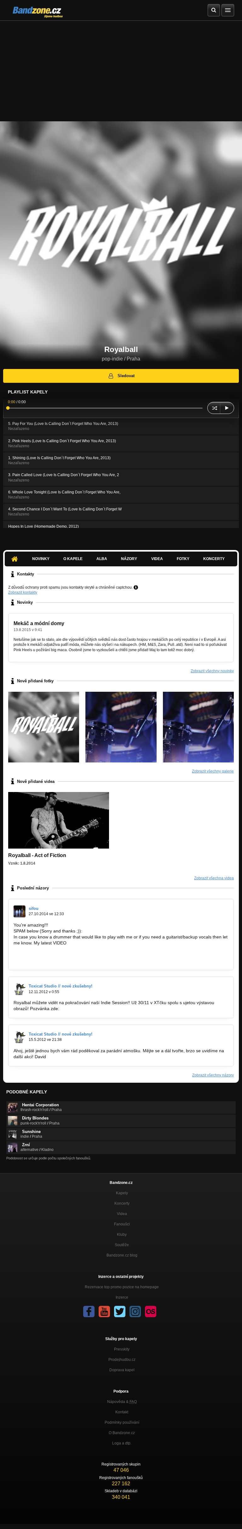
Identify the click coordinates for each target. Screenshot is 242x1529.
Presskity (122, 1349)
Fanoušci (122, 1224)
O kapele (73, 559)
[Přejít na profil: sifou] (20, 911)
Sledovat (126, 375)
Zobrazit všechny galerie (213, 771)
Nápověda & (122, 1402)
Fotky (183, 559)
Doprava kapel (122, 1370)
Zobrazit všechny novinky (212, 671)
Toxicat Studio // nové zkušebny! (60, 986)
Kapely (122, 1193)
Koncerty (214, 559)
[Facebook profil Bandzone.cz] (89, 1311)
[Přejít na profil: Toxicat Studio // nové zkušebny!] (20, 989)
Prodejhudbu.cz (121, 1359)
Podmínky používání (122, 1422)
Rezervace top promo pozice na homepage (122, 1287)
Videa (157, 559)
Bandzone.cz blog (122, 1255)
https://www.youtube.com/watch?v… (49, 948)
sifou (33, 908)
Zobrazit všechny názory (213, 1075)
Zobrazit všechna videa (214, 878)
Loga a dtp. (121, 1443)
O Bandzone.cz (122, 1433)
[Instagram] (135, 1311)
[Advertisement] (121, 68)
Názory (129, 559)
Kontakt (121, 1412)
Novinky (40, 559)
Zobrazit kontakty (22, 592)
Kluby (122, 1234)
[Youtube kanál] (104, 1311)
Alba (101, 559)
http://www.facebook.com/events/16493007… (105, 1008)
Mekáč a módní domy (39, 623)
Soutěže (122, 1245)
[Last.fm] (150, 1311)
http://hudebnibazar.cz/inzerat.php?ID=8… (56, 960)
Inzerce (122, 1297)
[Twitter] (119, 1311)
